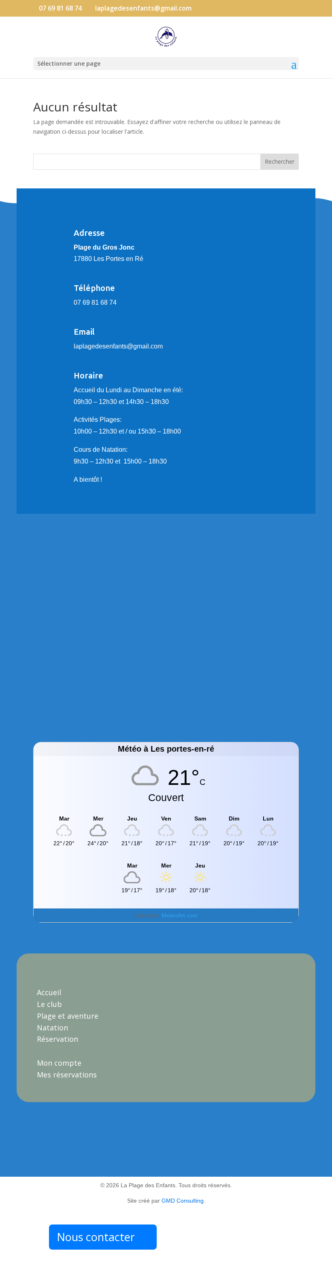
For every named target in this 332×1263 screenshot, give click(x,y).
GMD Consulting (183, 1200)
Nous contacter (96, 1236)
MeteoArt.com (180, 915)
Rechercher (279, 161)
